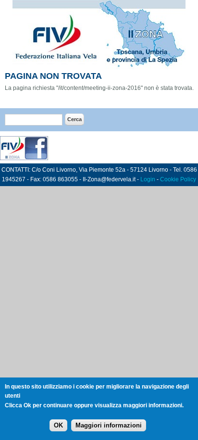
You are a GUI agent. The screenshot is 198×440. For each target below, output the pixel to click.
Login (147, 179)
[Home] (99, 67)
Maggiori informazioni (108, 425)
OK (58, 425)
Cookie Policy (178, 179)
